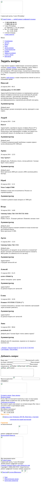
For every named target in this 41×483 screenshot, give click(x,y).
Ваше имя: (4, 360)
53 (19, 347)
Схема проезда (9, 34)
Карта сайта (16, 465)
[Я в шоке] (10, 368)
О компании (9, 41)
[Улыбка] (13, 366)
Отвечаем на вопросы (8, 402)
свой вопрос (10, 77)
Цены (6, 44)
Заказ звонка (16, 395)
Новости (12, 435)
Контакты (8, 56)
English (7, 51)
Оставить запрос (6, 395)
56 (25, 347)
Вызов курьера (5, 397)
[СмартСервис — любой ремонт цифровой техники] (18, 19)
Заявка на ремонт (10, 53)
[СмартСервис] (6, 460)
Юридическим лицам (11, 479)
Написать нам (25, 465)
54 (21, 347)
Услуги (7, 42)
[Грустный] (21, 366)
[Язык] (3, 368)
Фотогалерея (5, 435)
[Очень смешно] (31, 366)
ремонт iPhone (11, 67)
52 (17, 347)
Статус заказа (9, 54)
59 (31, 347)
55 (23, 347)
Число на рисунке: (7, 379)
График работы (6, 407)
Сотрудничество (10, 49)
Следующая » (5, 349)
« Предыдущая (11, 347)
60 (33, 347)
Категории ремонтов (11, 480)
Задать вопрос (9, 48)
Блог (6, 46)
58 (29, 347)
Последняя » (14, 349)
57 (27, 347)
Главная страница (6, 465)
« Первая (4, 347)
